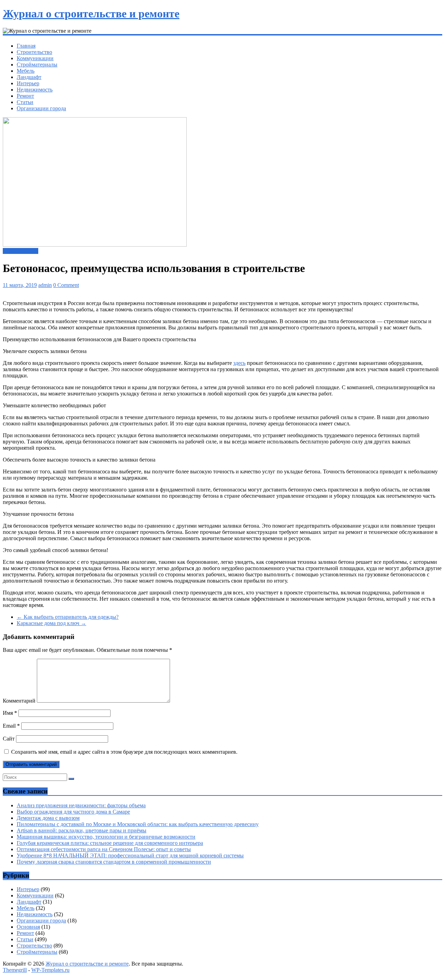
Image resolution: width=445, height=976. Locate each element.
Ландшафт (29, 77)
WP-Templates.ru (50, 970)
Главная (26, 46)
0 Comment (66, 285)
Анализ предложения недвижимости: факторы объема (81, 805)
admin (45, 285)
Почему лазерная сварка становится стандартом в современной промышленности (114, 862)
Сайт (9, 739)
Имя (10, 713)
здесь (239, 363)
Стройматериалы (37, 64)
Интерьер (28, 83)
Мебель (25, 71)
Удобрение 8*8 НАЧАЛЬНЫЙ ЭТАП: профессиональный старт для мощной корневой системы (130, 855)
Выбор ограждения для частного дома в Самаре (73, 812)
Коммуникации (35, 58)
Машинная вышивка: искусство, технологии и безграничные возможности (106, 837)
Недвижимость (34, 90)
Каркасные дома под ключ (51, 623)
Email (11, 726)
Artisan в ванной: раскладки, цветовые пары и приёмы (81, 830)
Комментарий (19, 701)
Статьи (25, 102)
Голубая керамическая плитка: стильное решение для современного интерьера (110, 843)
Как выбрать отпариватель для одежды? (68, 617)
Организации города (41, 108)
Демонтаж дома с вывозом (48, 818)
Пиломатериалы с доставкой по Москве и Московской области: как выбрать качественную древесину (138, 824)
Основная (28, 927)
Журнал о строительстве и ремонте (91, 13)
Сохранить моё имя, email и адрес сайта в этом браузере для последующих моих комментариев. (124, 752)
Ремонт (25, 96)
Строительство (34, 52)
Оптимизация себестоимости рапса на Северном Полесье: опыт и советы (104, 849)
